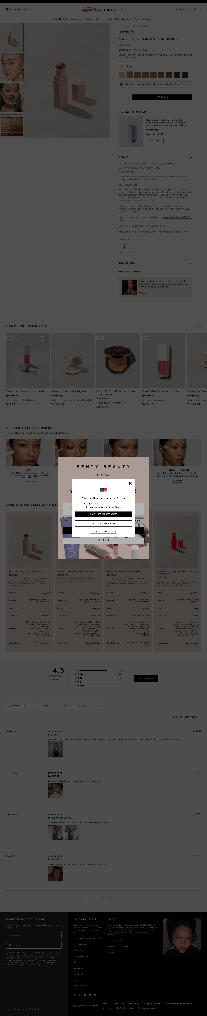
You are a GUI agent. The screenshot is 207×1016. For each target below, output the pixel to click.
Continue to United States (103, 514)
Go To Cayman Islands (103, 523)
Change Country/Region (103, 532)
